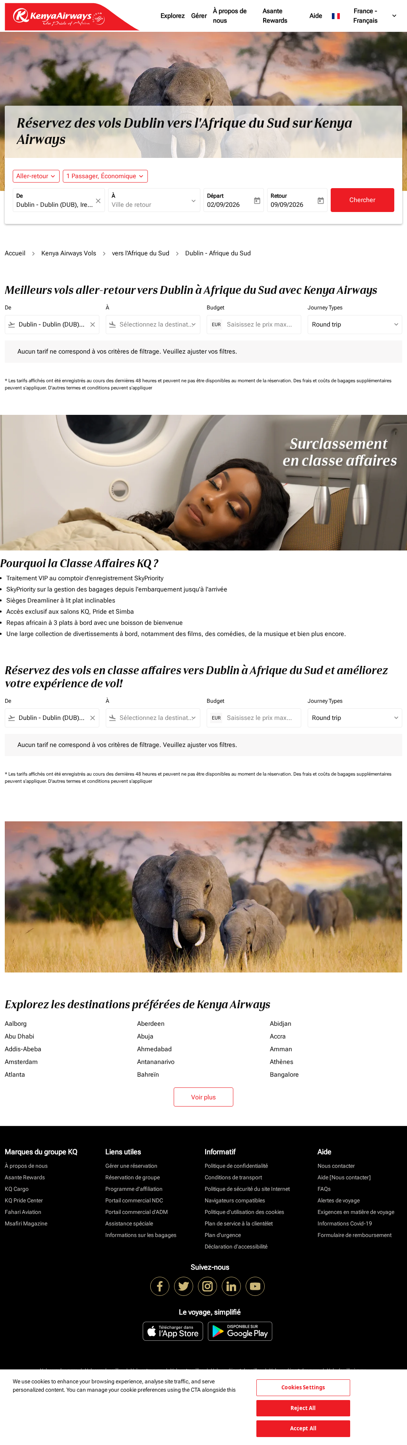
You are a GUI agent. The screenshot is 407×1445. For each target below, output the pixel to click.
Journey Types (325, 307)
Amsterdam (21, 1062)
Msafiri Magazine (26, 1223)
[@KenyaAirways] (183, 1286)
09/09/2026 (287, 204)
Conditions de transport (233, 1177)
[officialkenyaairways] (207, 1286)
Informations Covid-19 (345, 1223)
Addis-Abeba (23, 1049)
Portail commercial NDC (134, 1200)
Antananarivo (155, 1062)
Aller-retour (32, 176)
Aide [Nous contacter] (344, 1177)
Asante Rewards (275, 15)
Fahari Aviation (23, 1212)
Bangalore (284, 1074)
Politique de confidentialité (236, 1166)
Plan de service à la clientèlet (239, 1223)
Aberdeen (151, 1023)
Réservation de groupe (132, 1177)
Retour (279, 196)
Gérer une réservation (131, 1166)
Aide (316, 15)
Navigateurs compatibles (235, 1200)
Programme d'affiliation (134, 1189)
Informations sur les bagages (140, 1235)
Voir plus (203, 1097)
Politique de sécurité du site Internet (247, 1189)
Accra (278, 1036)
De (19, 196)
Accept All (303, 1428)
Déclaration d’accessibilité (236, 1246)
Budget (215, 307)
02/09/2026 (223, 204)
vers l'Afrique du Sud (140, 253)
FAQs (324, 1189)
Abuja (145, 1036)
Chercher (362, 200)
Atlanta (15, 1074)
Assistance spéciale (129, 1223)
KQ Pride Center (24, 1200)
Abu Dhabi (19, 1036)
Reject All (303, 1408)
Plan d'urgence (223, 1235)
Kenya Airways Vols (68, 253)
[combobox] (54, 205)
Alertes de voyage (339, 1200)
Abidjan (280, 1023)
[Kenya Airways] (159, 1286)
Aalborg (16, 1023)
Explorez (173, 15)
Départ (215, 196)
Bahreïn (148, 1074)
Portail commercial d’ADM (136, 1212)
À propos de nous (230, 15)
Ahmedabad (154, 1049)
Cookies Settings (303, 1387)
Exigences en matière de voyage (356, 1212)
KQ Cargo (17, 1189)
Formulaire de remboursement (354, 1235)
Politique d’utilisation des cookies (244, 1212)
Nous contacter (336, 1166)
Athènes (281, 1062)
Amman (281, 1049)
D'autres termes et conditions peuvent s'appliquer (100, 388)
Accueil (15, 253)
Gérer (199, 15)
